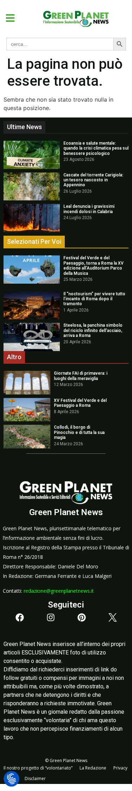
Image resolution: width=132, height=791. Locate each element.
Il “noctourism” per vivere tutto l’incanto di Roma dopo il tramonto (94, 299)
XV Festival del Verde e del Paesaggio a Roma (80, 403)
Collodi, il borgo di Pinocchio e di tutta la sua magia (79, 432)
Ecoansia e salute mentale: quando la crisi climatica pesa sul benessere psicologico (95, 148)
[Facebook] (19, 617)
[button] (7, 18)
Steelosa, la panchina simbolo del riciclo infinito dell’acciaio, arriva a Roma (92, 330)
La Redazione (93, 768)
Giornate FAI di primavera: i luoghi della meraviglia (80, 376)
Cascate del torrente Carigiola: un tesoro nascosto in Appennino (93, 180)
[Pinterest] (81, 617)
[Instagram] (50, 617)
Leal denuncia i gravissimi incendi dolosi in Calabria (88, 209)
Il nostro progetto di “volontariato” (38, 768)
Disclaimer (35, 778)
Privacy (120, 768)
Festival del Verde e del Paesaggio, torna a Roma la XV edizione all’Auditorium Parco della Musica (93, 265)
